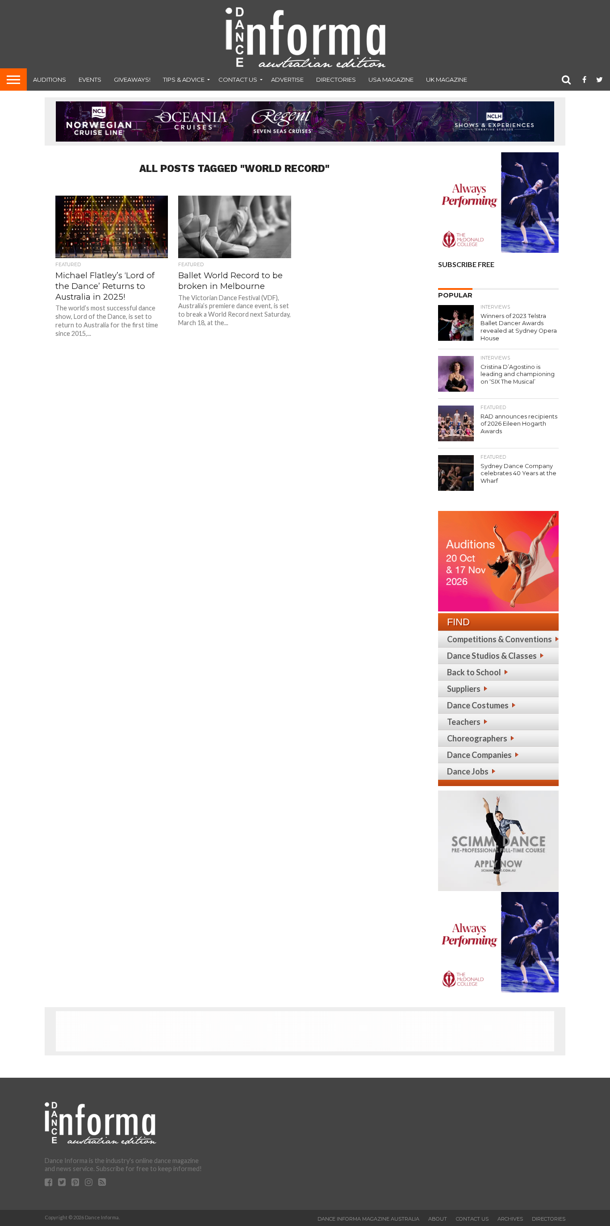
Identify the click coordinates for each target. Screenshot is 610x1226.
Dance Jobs (468, 771)
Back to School (474, 672)
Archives (510, 1219)
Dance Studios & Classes (492, 656)
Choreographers (477, 738)
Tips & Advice (184, 79)
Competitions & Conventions (499, 639)
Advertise (287, 79)
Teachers (463, 722)
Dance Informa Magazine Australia (368, 1219)
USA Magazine (391, 79)
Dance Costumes (478, 705)
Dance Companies (479, 755)
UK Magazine (446, 79)
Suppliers (463, 689)
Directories (336, 79)
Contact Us (237, 79)
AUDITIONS (49, 79)
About (437, 1219)
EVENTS (90, 79)
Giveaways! (132, 79)
